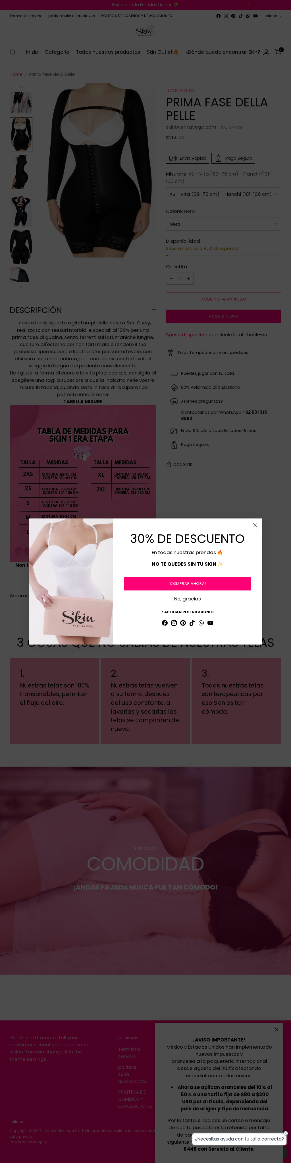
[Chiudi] (255, 525)
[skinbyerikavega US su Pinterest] (183, 623)
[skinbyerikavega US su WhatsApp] (201, 623)
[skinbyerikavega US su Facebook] (164, 623)
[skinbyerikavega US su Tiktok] (192, 623)
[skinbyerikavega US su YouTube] (210, 623)
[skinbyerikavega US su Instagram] (174, 623)
